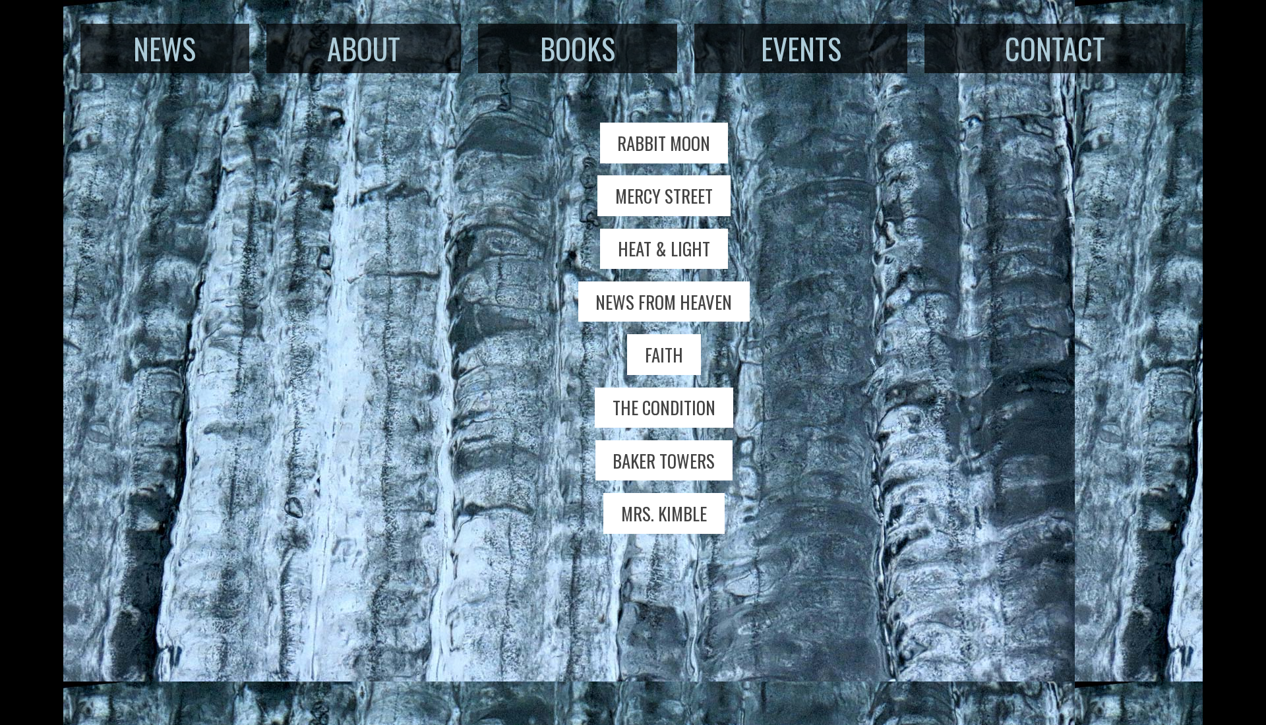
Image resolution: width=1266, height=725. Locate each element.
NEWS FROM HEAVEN (663, 302)
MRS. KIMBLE (664, 513)
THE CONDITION (664, 407)
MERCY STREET (664, 196)
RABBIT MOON (663, 143)
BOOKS (577, 48)
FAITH (664, 354)
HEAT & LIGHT (664, 248)
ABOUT (363, 48)
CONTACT (1055, 48)
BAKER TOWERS (664, 461)
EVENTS (801, 48)
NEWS (164, 48)
